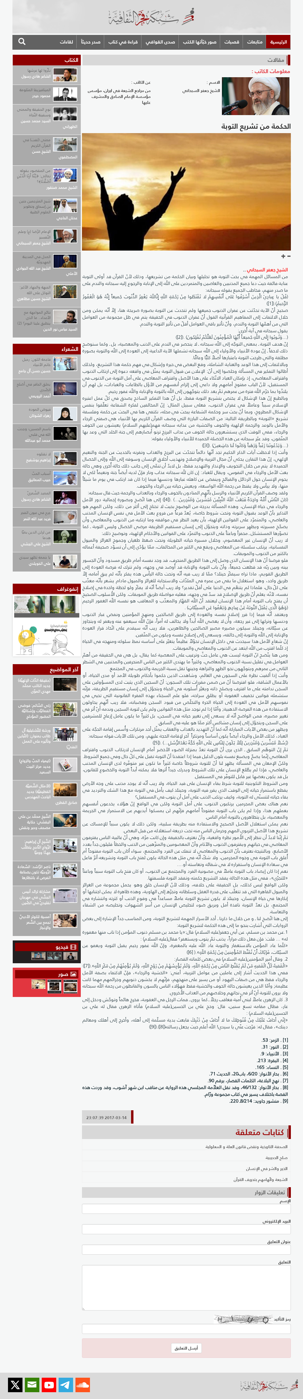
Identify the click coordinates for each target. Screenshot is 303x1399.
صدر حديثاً (91, 42)
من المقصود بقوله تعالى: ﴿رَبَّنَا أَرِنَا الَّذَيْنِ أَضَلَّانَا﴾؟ (34, 176)
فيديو (62, 947)
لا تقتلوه (44, 454)
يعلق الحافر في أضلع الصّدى (34, 387)
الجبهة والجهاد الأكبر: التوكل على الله (35, 290)
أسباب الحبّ (41, 473)
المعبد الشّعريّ (39, 493)
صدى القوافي (160, 42)
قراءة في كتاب (123, 42)
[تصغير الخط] (289, 256)
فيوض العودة (40, 409)
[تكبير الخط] (283, 256)
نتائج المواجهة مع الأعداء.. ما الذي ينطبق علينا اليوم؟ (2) (34, 317)
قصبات (232, 42)
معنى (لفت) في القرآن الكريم (37, 143)
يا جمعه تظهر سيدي (35, 557)
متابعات (254, 42)
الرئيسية (278, 42)
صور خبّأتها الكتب (200, 42)
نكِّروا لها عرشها (39, 70)
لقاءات (66, 42)
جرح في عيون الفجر (36, 512)
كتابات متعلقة (260, 1132)
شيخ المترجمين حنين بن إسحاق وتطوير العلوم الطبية (35, 206)
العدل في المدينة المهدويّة (36, 259)
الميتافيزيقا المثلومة (35, 90)
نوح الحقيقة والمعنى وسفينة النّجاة (34, 112)
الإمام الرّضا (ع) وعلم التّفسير (34, 234)
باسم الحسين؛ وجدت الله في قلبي (34, 432)
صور (64, 974)
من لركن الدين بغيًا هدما (36, 535)
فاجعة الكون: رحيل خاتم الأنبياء (36, 362)
